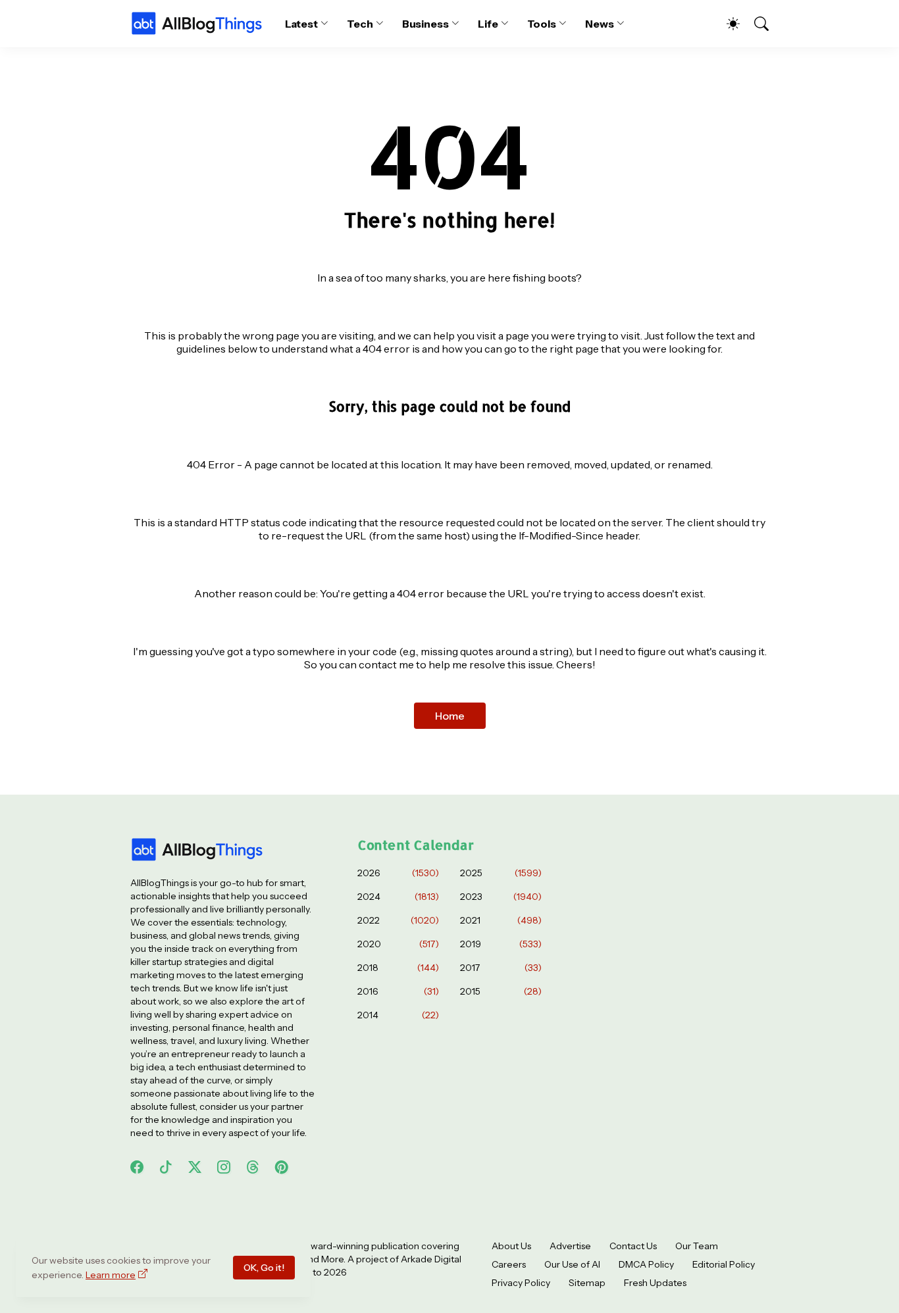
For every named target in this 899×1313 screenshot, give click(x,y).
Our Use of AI (572, 1264)
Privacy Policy (521, 1283)
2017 (501, 968)
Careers (509, 1264)
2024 (398, 897)
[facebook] (136, 1167)
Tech (360, 23)
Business (425, 23)
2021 (501, 920)
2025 (501, 873)
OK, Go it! (264, 1268)
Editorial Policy (723, 1264)
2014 (398, 1015)
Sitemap (587, 1283)
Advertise (570, 1246)
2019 (501, 944)
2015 (501, 991)
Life (488, 23)
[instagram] (223, 1167)
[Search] (755, 24)
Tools (542, 23)
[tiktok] (165, 1167)
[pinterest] (281, 1167)
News (599, 23)
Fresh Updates (655, 1283)
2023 (501, 897)
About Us (511, 1246)
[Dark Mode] (726, 24)
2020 (398, 944)
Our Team (696, 1246)
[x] (194, 1167)
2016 (398, 991)
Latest (302, 23)
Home (450, 715)
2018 (398, 968)
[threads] (252, 1167)
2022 (398, 920)
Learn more (111, 1275)
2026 (398, 873)
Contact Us (633, 1246)
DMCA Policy (646, 1264)
